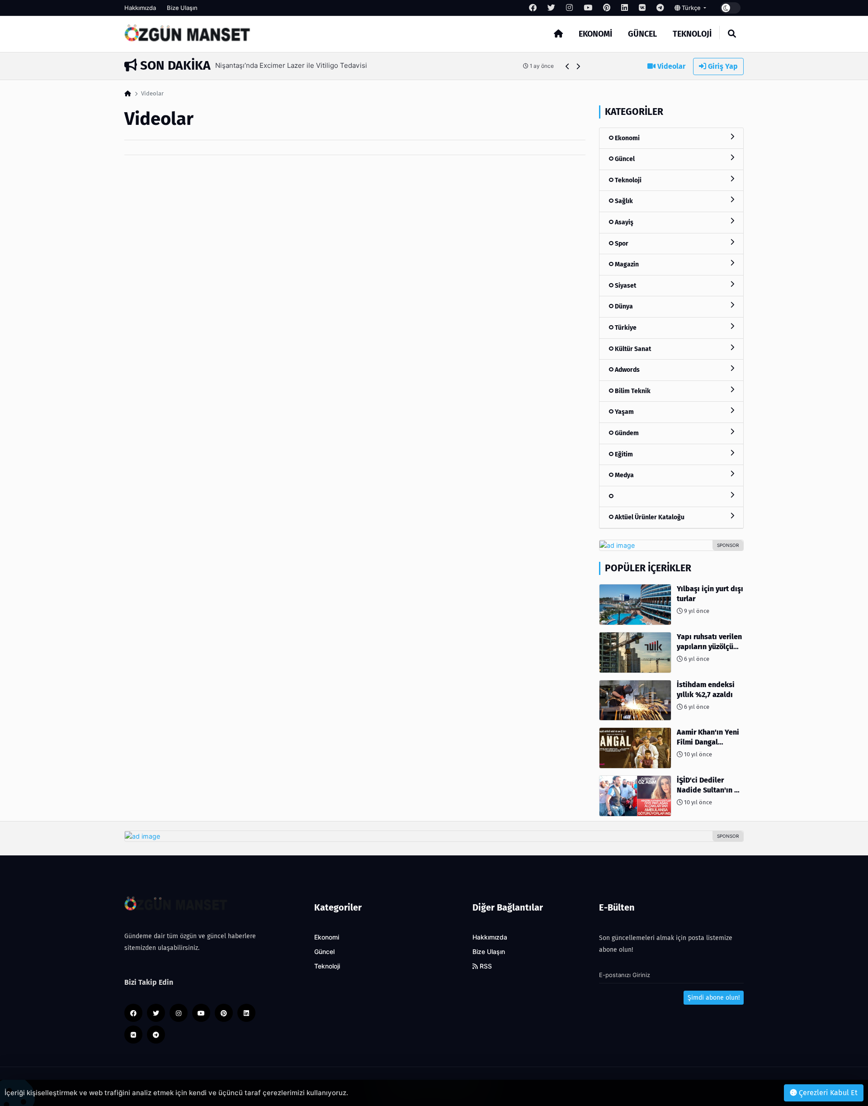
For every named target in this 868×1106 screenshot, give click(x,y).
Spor (620, 243)
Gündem (626, 433)
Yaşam (623, 412)
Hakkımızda (140, 7)
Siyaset (624, 286)
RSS (485, 966)
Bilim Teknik (632, 391)
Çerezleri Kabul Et (827, 1092)
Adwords (626, 370)
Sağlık (623, 201)
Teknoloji (692, 34)
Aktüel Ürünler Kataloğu (648, 517)
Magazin (626, 264)
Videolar (670, 66)
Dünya (623, 306)
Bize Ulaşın (182, 7)
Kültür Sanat (632, 349)
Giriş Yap (722, 66)
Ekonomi (595, 34)
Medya (623, 475)
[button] (568, 66)
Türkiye (625, 328)
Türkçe (691, 7)
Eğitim (623, 454)
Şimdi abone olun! (714, 998)
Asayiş (623, 222)
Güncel (642, 34)
